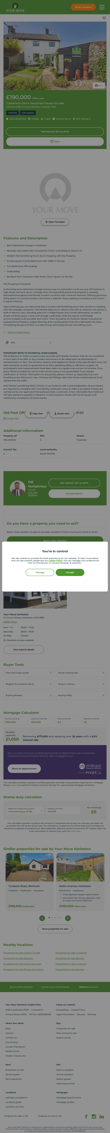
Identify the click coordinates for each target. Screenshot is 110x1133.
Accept (70, 572)
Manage (40, 572)
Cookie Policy (55, 560)
